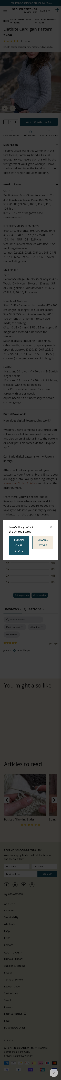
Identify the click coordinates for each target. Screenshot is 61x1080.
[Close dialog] (51, 526)
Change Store (43, 542)
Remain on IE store (19, 545)
